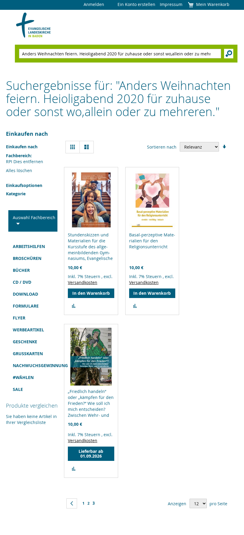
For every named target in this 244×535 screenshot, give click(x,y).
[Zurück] (71, 503)
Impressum (171, 4)
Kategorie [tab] (16, 193)
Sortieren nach (161, 147)
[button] (73, 306)
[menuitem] (29, 246)
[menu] (29, 318)
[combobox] (120, 53)
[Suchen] (228, 53)
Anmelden (94, 4)
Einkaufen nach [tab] (27, 134)
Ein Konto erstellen (136, 4)
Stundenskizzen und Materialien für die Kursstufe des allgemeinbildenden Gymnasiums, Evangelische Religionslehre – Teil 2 (90, 249)
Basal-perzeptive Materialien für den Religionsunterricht (152, 240)
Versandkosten (82, 282)
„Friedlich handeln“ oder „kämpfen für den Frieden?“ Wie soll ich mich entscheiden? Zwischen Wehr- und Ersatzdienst (91, 406)
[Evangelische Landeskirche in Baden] (33, 25)
